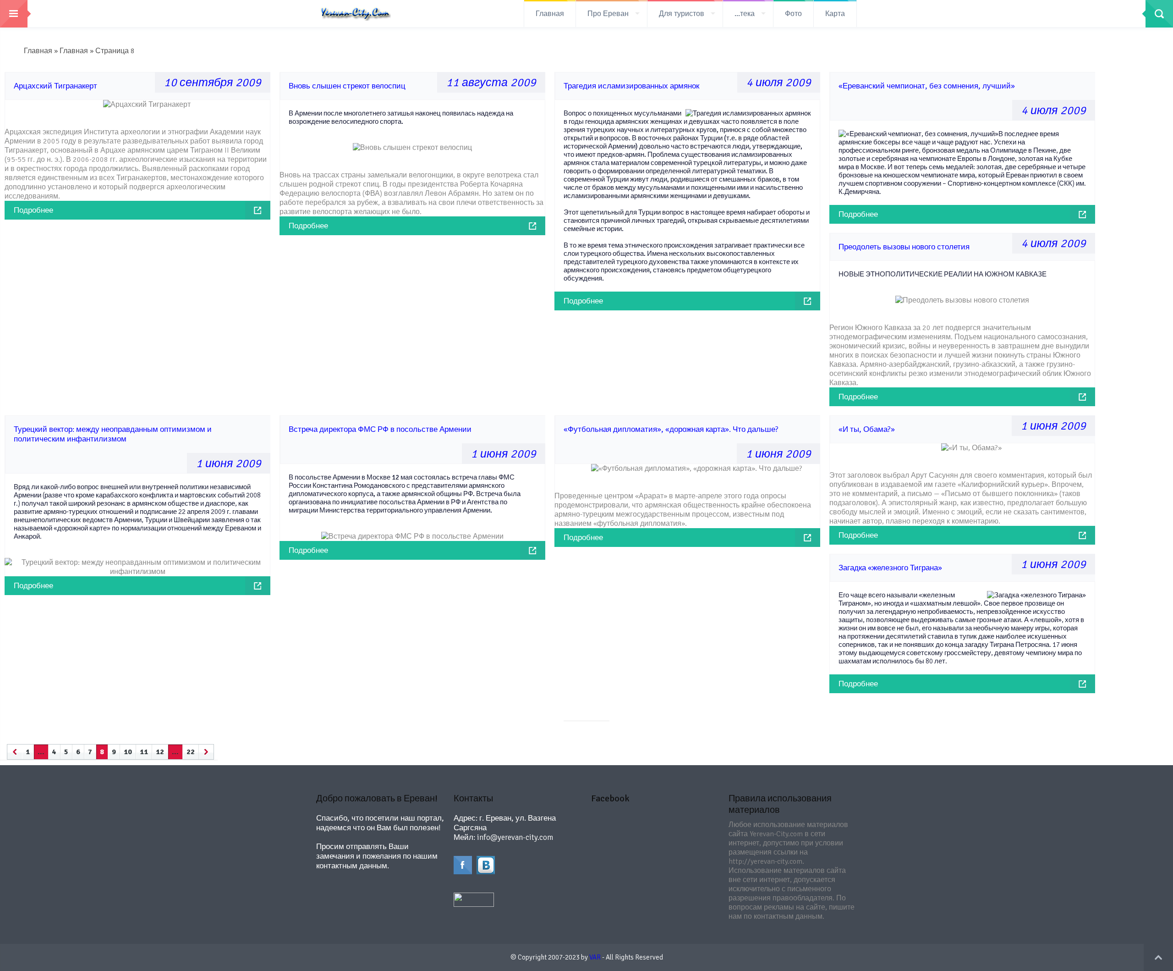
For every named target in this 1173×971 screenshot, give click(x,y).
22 (190, 751)
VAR (595, 957)
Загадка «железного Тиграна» (890, 568)
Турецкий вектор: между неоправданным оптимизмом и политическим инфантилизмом (113, 434)
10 (128, 751)
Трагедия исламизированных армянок (631, 86)
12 (160, 751)
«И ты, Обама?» (867, 429)
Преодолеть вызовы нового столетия (904, 247)
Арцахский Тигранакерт (55, 86)
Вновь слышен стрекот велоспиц (347, 86)
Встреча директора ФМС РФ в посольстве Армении (380, 429)
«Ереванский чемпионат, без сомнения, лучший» (927, 86)
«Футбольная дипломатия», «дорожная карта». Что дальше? (671, 429)
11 (144, 751)
